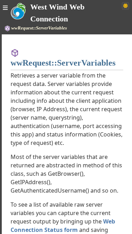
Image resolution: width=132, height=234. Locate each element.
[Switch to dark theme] (125, 6)
